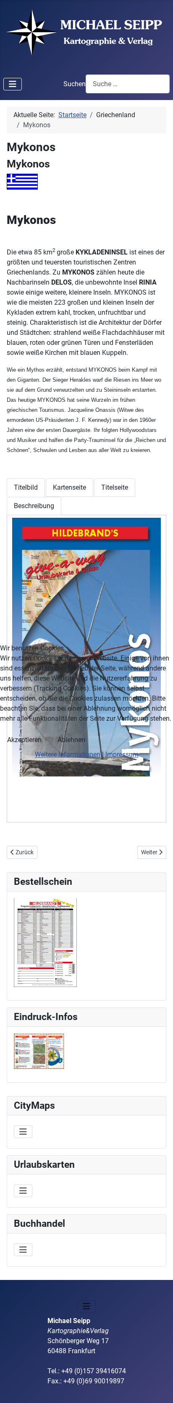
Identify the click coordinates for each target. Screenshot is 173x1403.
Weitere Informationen (67, 754)
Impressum (122, 754)
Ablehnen (71, 740)
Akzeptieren (24, 740)
